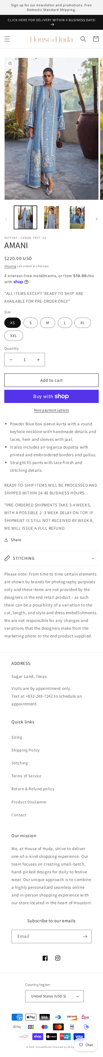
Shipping (10, 266)
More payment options (51, 410)
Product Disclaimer (29, 802)
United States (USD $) (48, 996)
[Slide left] (6, 219)
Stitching (19, 763)
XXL (13, 335)
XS (12, 322)
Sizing (16, 737)
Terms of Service (26, 775)
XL (82, 322)
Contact (18, 814)
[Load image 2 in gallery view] (51, 217)
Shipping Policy (25, 750)
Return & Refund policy (32, 788)
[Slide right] (96, 219)
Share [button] (16, 539)
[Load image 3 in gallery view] (77, 217)
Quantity (11, 348)
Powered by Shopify (65, 1046)
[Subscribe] (85, 936)
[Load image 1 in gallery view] (25, 217)
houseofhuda (44, 1046)
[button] (7, 39)
